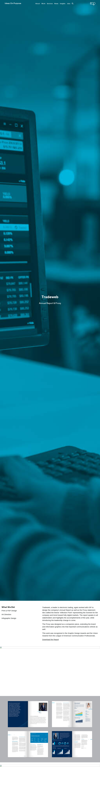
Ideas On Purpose (13, 3)
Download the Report (50, 640)
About (37, 3)
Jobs (68, 3)
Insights (62, 3)
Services (50, 3)
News (56, 3)
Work (43, 3)
